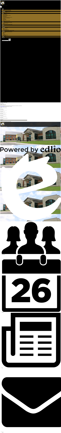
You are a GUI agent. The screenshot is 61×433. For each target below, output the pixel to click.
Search (1, 40)
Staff (3, 28)
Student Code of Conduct (6, 29)
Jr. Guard (4, 34)
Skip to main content (2, 0)
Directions (4, 18)
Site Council (4, 35)
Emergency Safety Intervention (6, 20)
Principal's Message (5, 14)
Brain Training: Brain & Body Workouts (7, 31)
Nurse (3, 25)
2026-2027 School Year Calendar (7, 15)
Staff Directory (4, 16)
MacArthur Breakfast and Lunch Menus (7, 22)
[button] (3, 9)
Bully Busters (1, 102)
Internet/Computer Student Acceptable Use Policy (8, 30)
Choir (3, 33)
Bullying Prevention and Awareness (7, 10)
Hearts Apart (4, 32)
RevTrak (4, 23)
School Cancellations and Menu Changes (7, 24)
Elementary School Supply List (6, 12)
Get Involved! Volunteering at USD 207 (7, 17)
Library (4, 26)
